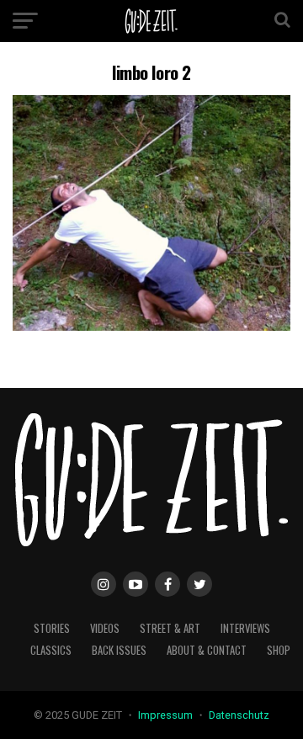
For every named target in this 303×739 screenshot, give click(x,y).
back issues (119, 650)
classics (51, 650)
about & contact (207, 650)
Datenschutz (239, 715)
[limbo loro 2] (151, 326)
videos (105, 628)
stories (52, 628)
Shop (278, 650)
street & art (170, 628)
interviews (245, 628)
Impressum (166, 715)
